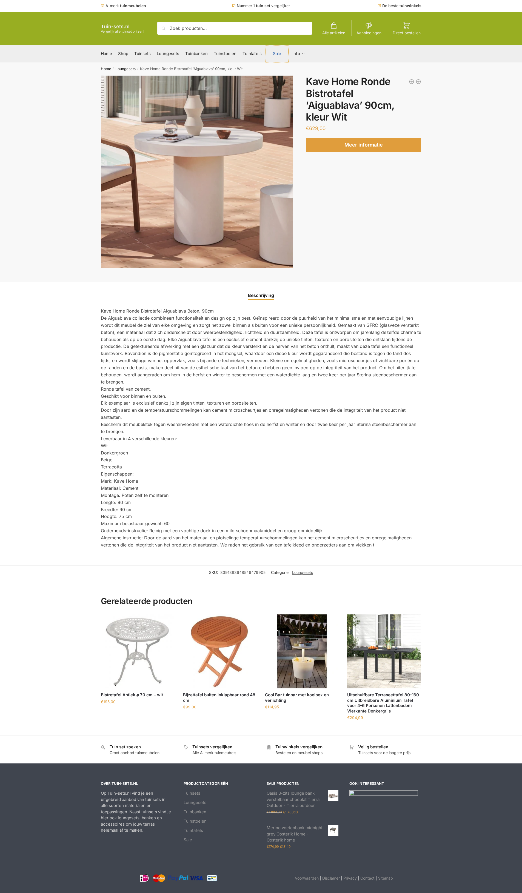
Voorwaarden (307, 878)
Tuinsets (192, 793)
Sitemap (385, 878)
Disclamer (331, 878)
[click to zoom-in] (197, 172)
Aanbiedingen (368, 32)
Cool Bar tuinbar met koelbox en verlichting (297, 697)
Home (106, 69)
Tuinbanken (195, 811)
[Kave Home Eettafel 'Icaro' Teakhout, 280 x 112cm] (411, 81)
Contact (367, 878)
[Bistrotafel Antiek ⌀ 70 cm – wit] (138, 651)
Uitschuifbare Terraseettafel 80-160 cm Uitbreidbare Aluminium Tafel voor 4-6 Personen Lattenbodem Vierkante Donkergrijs (383, 703)
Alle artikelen (333, 32)
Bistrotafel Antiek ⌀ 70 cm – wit (132, 694)
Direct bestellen (407, 32)
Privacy (350, 878)
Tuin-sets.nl (115, 26)
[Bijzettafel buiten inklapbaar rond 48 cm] (220, 651)
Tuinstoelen (195, 821)
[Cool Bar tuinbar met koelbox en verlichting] (302, 651)
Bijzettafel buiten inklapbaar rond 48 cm (219, 697)
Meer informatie (363, 145)
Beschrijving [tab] (261, 295)
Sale (188, 839)
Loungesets (125, 69)
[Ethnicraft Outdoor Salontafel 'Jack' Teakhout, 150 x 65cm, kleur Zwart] (418, 81)
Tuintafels (193, 830)
